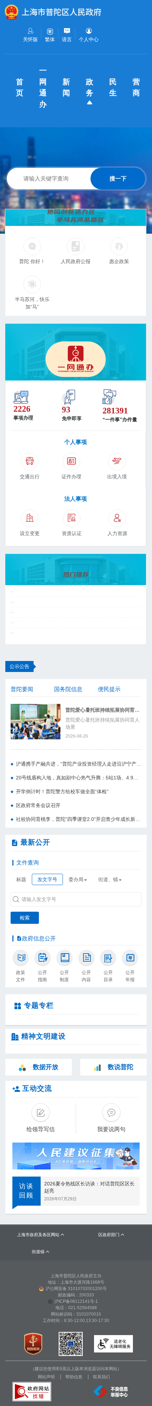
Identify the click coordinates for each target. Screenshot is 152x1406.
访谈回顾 (26, 1191)
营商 (137, 87)
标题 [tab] (21, 879)
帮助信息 (73, 1376)
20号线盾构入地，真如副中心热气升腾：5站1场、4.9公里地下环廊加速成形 (78, 777)
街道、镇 (108, 879)
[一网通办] (75, 352)
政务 (90, 87)
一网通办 (43, 87)
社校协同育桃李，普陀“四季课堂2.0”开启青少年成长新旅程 (78, 819)
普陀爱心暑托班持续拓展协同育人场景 (103, 710)
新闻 (67, 87)
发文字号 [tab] (47, 879)
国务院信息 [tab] (68, 689)
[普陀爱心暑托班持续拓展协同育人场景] (35, 721)
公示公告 (19, 666)
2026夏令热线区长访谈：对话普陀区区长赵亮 (89, 1187)
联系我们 (101, 1376)
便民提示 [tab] (109, 689)
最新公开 (35, 842)
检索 (25, 918)
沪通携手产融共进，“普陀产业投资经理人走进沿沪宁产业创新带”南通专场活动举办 (78, 764)
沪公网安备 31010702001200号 (76, 1288)
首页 (20, 87)
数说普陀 (120, 1067)
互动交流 (37, 1088)
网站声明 (46, 1376)
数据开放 (45, 1067)
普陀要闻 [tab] (22, 689)
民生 (113, 87)
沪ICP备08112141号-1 (76, 1301)
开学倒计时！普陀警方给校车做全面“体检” (62, 791)
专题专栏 (39, 1005)
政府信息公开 (39, 938)
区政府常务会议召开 (38, 805)
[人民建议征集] (76, 1156)
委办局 (76, 879)
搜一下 (118, 179)
